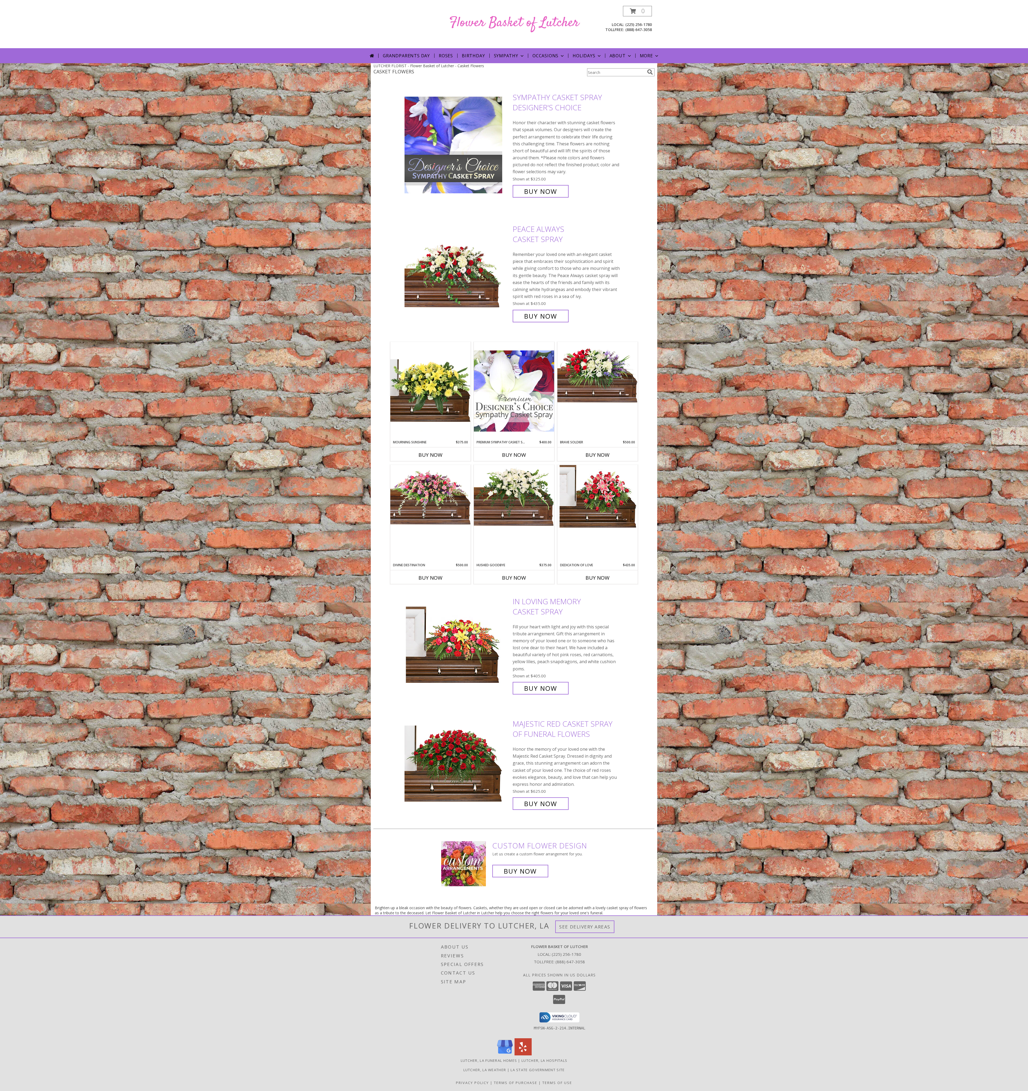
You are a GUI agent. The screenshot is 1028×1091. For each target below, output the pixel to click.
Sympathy (506, 56)
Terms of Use (557, 1082)
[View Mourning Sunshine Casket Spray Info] (430, 391)
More (646, 56)
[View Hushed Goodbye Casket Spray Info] (514, 496)
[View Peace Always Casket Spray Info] (457, 272)
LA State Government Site (538, 1069)
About (618, 56)
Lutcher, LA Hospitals (544, 1060)
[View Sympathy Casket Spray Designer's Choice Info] (457, 144)
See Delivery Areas (584, 927)
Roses (446, 56)
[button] (637, 11)
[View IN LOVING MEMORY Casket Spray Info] (457, 644)
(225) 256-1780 (638, 24)
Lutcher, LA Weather (484, 1069)
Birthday (473, 56)
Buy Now (540, 191)
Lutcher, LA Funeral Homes (489, 1060)
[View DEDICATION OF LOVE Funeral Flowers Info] (597, 496)
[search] (650, 72)
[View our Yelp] (523, 1053)
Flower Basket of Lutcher (514, 22)
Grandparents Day (406, 56)
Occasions (545, 56)
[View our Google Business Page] (504, 1053)
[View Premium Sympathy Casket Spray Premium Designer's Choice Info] (514, 390)
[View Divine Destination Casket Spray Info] (430, 495)
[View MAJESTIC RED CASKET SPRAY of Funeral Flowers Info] (457, 763)
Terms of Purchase (515, 1082)
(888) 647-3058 (638, 29)
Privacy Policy (472, 1082)
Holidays (584, 56)
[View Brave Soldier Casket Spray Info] (597, 373)
